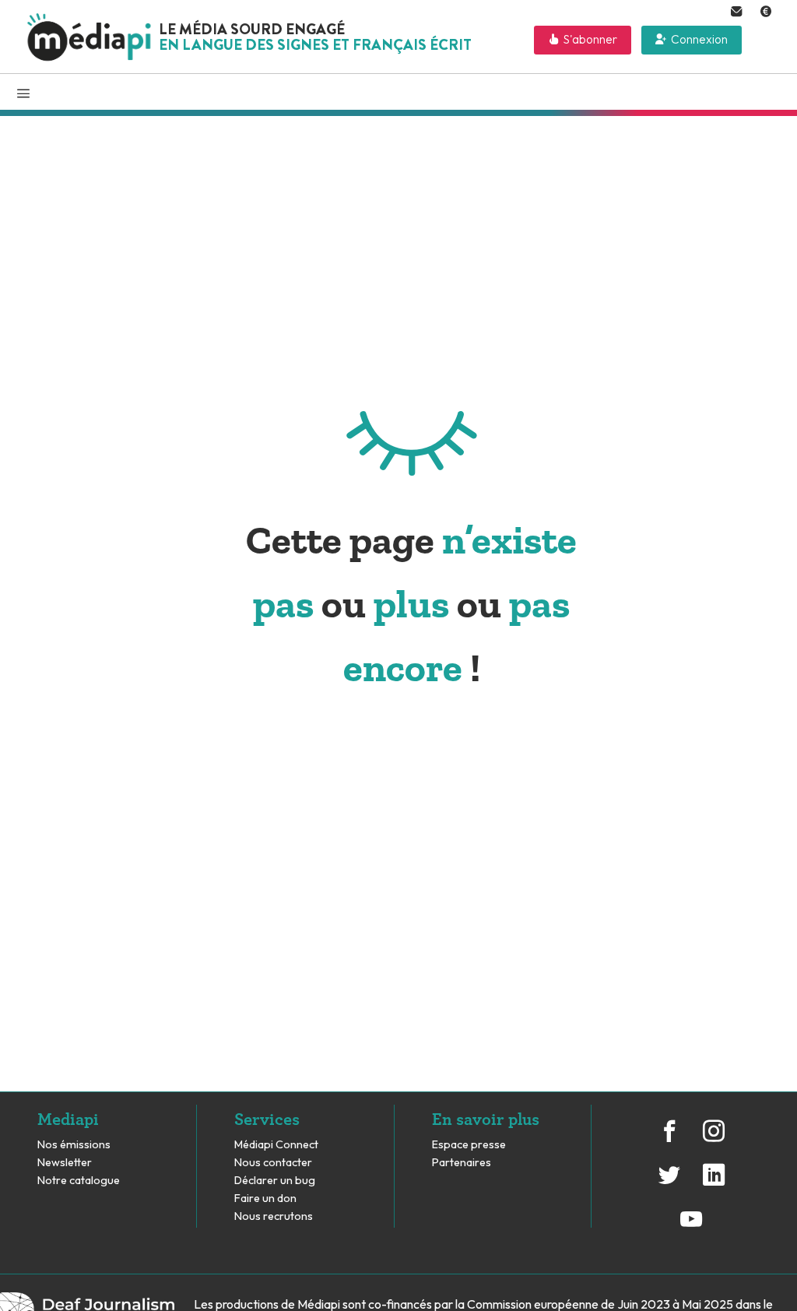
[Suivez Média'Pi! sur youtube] (691, 1227)
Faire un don (265, 1198)
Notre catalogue (78, 1180)
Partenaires (462, 1162)
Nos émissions (74, 1144)
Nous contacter (273, 1162)
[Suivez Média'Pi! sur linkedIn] (713, 1183)
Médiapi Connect (276, 1144)
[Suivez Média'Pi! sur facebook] (669, 1139)
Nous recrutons (273, 1216)
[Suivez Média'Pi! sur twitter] (669, 1183)
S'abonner (590, 39)
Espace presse (469, 1144)
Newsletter (64, 1162)
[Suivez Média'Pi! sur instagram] (713, 1139)
